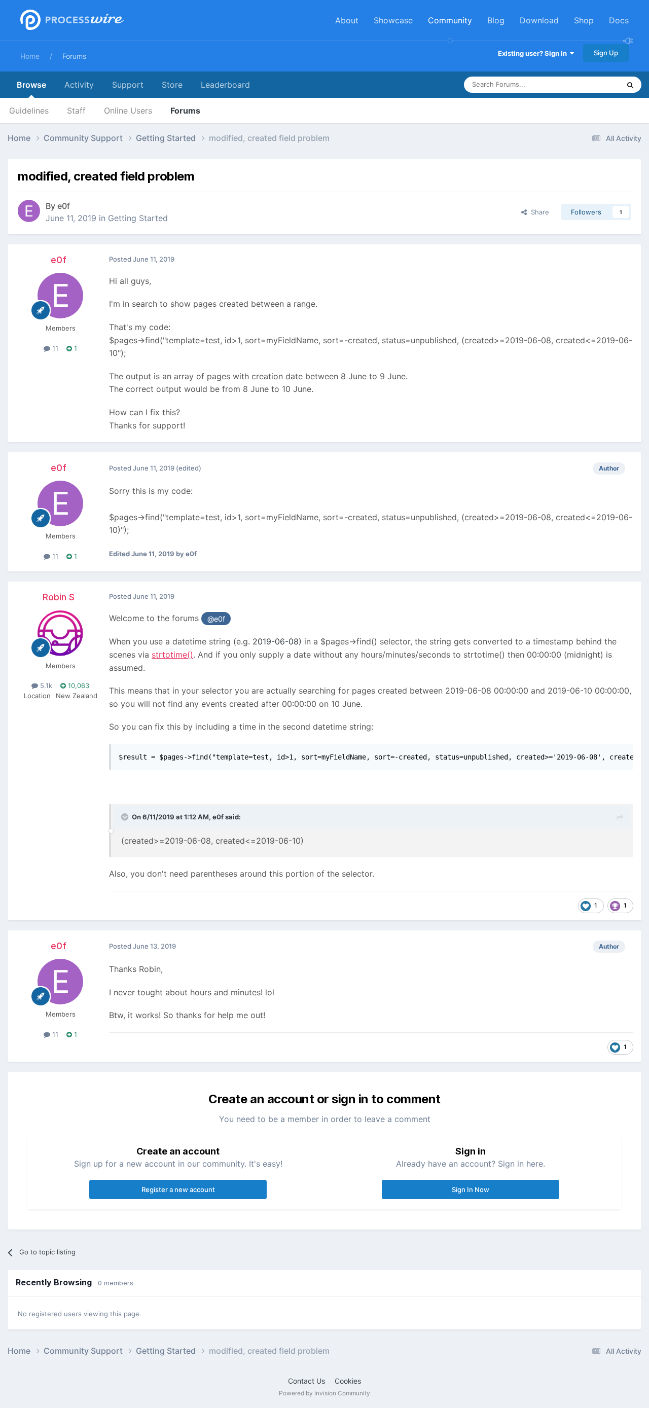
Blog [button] (495, 20)
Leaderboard (225, 85)
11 (54, 348)
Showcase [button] (393, 20)
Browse (31, 85)
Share (538, 212)
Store (172, 85)
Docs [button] (619, 20)
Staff (76, 110)
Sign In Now (470, 1189)
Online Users (128, 110)
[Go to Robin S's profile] (60, 633)
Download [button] (539, 20)
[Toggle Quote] (125, 817)
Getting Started (138, 218)
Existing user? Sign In (534, 53)
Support (127, 85)
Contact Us (306, 1381)
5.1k (45, 685)
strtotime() (172, 654)
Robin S (59, 597)
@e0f (216, 619)
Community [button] (450, 20)
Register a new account (178, 1189)
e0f (63, 206)
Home (30, 56)
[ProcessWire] (71, 20)
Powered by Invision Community (324, 1393)
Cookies (348, 1381)
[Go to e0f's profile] (29, 211)
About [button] (346, 20)
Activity (79, 85)
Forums (74, 56)
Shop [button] (584, 20)
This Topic (590, 84)
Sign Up (606, 53)
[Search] (630, 85)
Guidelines (29, 110)
